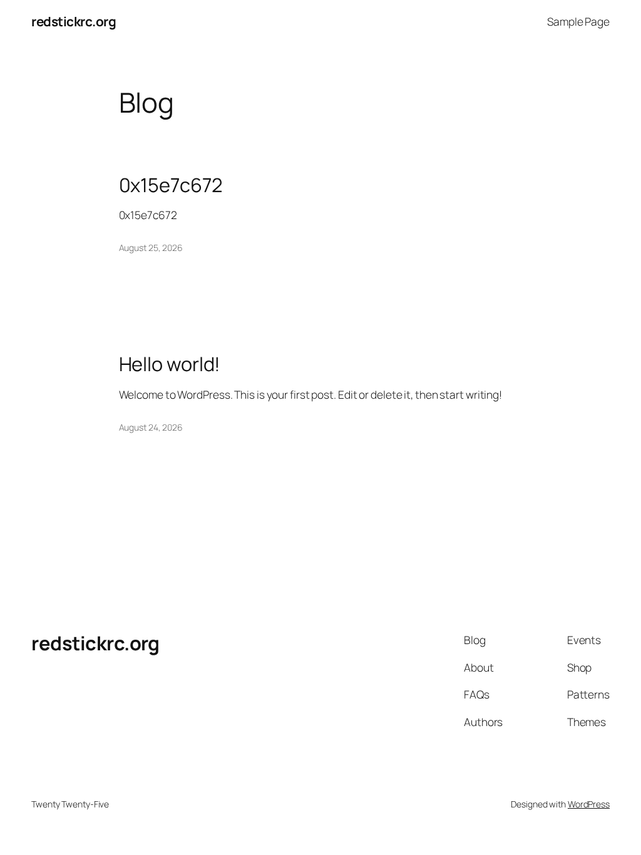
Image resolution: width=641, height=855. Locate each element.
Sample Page (578, 21)
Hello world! (170, 364)
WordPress (589, 804)
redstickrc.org (73, 21)
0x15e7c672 (171, 185)
